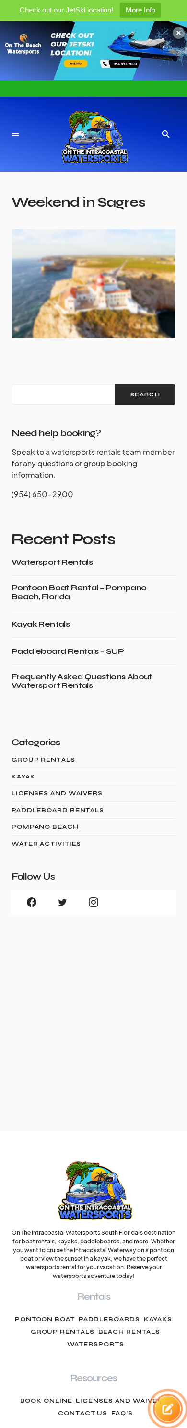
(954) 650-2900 (42, 494)
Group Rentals (43, 759)
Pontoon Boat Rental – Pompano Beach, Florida (79, 592)
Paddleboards (109, 1319)
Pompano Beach (45, 827)
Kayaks (158, 1319)
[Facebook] (31, 902)
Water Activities (46, 843)
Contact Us (82, 1413)
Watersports (95, 1344)
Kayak (23, 776)
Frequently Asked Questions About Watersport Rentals (82, 681)
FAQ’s (122, 1413)
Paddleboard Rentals (58, 810)
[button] (15, 134)
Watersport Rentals (52, 562)
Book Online (46, 1400)
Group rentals (62, 1331)
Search (145, 395)
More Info (140, 10)
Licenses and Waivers (57, 793)
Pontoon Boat (45, 1319)
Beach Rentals (129, 1331)
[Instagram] (93, 902)
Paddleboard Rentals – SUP (68, 651)
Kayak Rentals (41, 624)
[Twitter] (62, 902)
